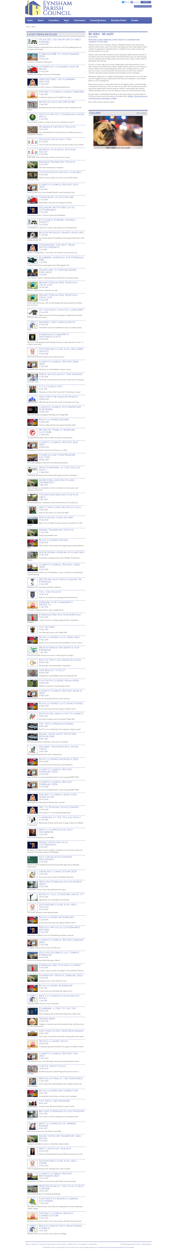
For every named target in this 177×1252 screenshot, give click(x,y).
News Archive (51, 1244)
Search (145, 2)
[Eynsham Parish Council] (48, 15)
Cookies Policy (92, 1244)
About (40, 20)
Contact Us (42, 1244)
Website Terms (72, 1244)
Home (30, 20)
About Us (34, 1244)
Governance (79, 20)
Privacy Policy (62, 1244)
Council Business (98, 20)
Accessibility (82, 1244)
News (66, 20)
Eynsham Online (118, 20)
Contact (134, 20)
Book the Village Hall (143, 6)
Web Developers (146, 1244)
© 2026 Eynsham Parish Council (130, 1244)
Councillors (53, 20)
